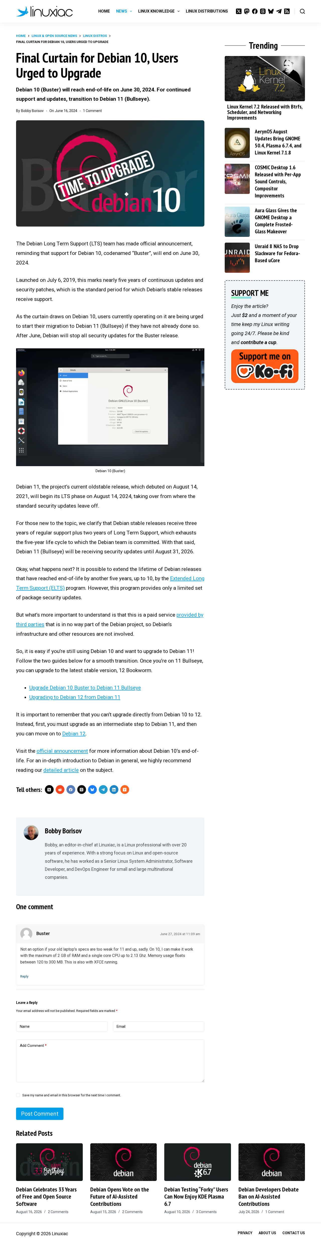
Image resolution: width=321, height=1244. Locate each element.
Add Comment (33, 1045)
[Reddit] (60, 789)
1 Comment (92, 111)
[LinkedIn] (114, 789)
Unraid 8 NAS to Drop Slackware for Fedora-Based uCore (277, 253)
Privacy (245, 1233)
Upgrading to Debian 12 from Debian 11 (74, 697)
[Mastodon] (247, 11)
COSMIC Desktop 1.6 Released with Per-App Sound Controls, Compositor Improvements (278, 181)
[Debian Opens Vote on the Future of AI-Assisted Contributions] (123, 1162)
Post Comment (39, 1114)
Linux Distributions (207, 11)
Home (104, 11)
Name (25, 1026)
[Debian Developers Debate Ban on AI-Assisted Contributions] (271, 1162)
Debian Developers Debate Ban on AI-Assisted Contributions (268, 1196)
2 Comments (58, 1212)
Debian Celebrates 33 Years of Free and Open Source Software (46, 1196)
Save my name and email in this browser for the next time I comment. (71, 1095)
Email (121, 1026)
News (121, 11)
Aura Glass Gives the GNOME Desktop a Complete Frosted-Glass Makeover (276, 221)
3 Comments (206, 1212)
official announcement (62, 751)
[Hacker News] (124, 789)
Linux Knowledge (156, 11)
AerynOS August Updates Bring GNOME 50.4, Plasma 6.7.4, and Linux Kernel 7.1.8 (278, 142)
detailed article (61, 770)
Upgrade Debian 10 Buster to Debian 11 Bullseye (85, 688)
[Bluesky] (271, 11)
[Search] (302, 11)
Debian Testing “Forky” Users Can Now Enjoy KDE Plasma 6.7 (196, 1196)
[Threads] (263, 11)
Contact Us (293, 1233)
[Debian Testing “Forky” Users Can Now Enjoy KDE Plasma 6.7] (197, 1162)
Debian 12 (74, 734)
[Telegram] (279, 11)
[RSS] (287, 11)
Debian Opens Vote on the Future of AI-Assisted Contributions (119, 1196)
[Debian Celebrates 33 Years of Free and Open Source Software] (49, 1162)
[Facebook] (255, 11)
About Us (267, 1233)
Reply (24, 976)
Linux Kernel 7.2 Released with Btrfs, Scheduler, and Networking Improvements (264, 112)
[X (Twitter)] (239, 11)
